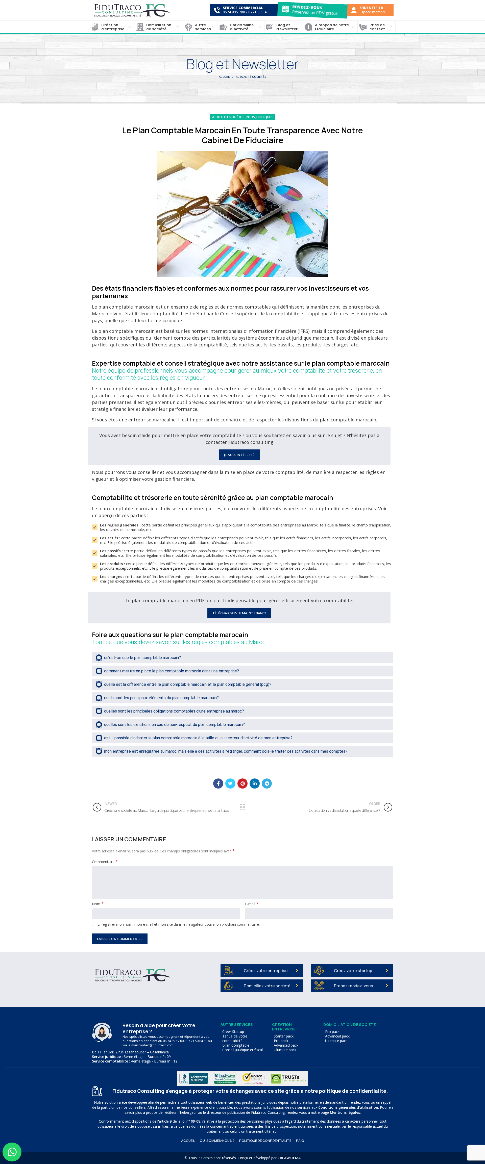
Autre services (237, 1024)
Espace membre (372, 12)
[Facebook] (218, 783)
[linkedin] (255, 783)
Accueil (224, 77)
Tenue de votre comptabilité (234, 1038)
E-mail (251, 903)
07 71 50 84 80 (196, 1041)
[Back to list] (242, 807)
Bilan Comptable (235, 1045)
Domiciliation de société (349, 1024)
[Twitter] (230, 783)
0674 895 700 (234, 12)
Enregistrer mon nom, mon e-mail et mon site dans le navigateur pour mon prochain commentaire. (179, 924)
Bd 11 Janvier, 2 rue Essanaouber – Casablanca (130, 1052)
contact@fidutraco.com (156, 1045)
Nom (98, 903)
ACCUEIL (188, 1140)
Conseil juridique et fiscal (242, 1050)
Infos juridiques (259, 117)
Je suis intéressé (239, 454)
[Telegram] (267, 783)
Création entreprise (284, 1027)
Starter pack (284, 1036)
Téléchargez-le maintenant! (239, 613)
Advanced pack (286, 1045)
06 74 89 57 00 (173, 1041)
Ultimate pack (285, 1050)
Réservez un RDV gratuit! (315, 12)
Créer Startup (233, 1031)
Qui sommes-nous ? (217, 1140)
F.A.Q (300, 1140)
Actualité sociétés (251, 77)
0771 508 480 (259, 12)
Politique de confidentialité (265, 1140)
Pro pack (281, 1041)
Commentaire (105, 861)
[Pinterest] (242, 783)
